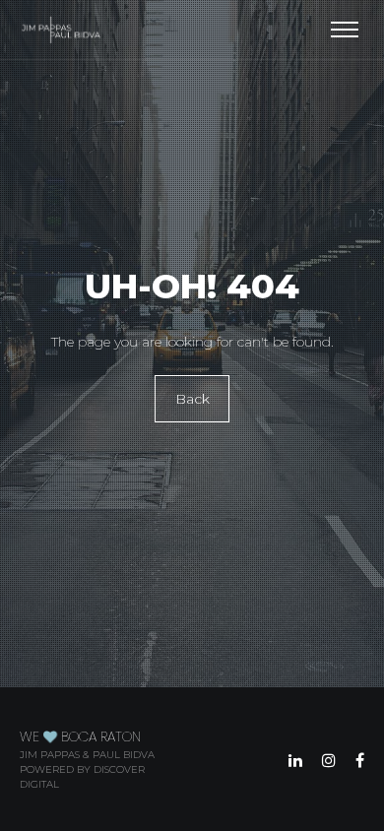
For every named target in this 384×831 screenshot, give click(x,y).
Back (192, 399)
